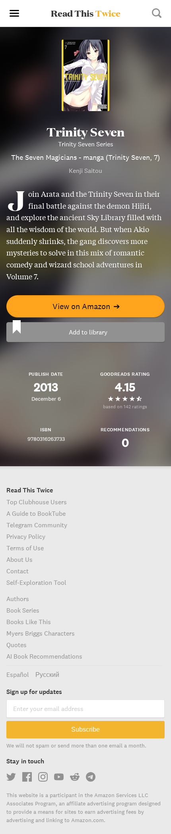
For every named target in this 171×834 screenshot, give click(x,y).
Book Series (22, 610)
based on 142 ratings (125, 406)
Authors (17, 599)
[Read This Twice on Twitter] (11, 777)
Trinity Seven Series (85, 144)
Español (17, 674)
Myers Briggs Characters (40, 633)
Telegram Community (36, 525)
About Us (19, 559)
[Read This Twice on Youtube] (59, 777)
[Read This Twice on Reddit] (75, 777)
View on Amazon (86, 306)
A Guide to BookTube (36, 513)
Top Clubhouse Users (36, 502)
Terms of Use (25, 548)
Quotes (16, 645)
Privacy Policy (25, 536)
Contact (17, 571)
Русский (47, 674)
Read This (85, 13)
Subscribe (85, 729)
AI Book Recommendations (44, 656)
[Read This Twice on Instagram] (43, 777)
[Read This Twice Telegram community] (90, 777)
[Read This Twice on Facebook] (27, 777)
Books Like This (28, 622)
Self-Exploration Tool (36, 582)
